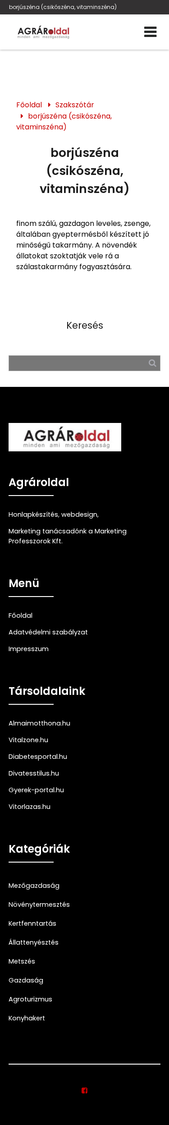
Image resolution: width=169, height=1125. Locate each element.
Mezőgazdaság (34, 885)
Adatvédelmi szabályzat (48, 632)
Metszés (22, 961)
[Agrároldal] (42, 32)
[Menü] (150, 32)
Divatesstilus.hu (34, 773)
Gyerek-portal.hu (36, 789)
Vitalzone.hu (28, 739)
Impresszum (29, 648)
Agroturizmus (30, 999)
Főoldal (29, 105)
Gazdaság (26, 980)
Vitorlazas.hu (29, 806)
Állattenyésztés (34, 942)
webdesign (79, 514)
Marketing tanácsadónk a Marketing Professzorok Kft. (68, 536)
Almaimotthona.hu (39, 723)
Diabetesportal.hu (38, 756)
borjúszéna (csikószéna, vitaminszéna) (63, 7)
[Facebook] (84, 1090)
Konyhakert (27, 1018)
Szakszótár (74, 105)
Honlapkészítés (33, 514)
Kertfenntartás (32, 923)
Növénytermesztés (39, 904)
